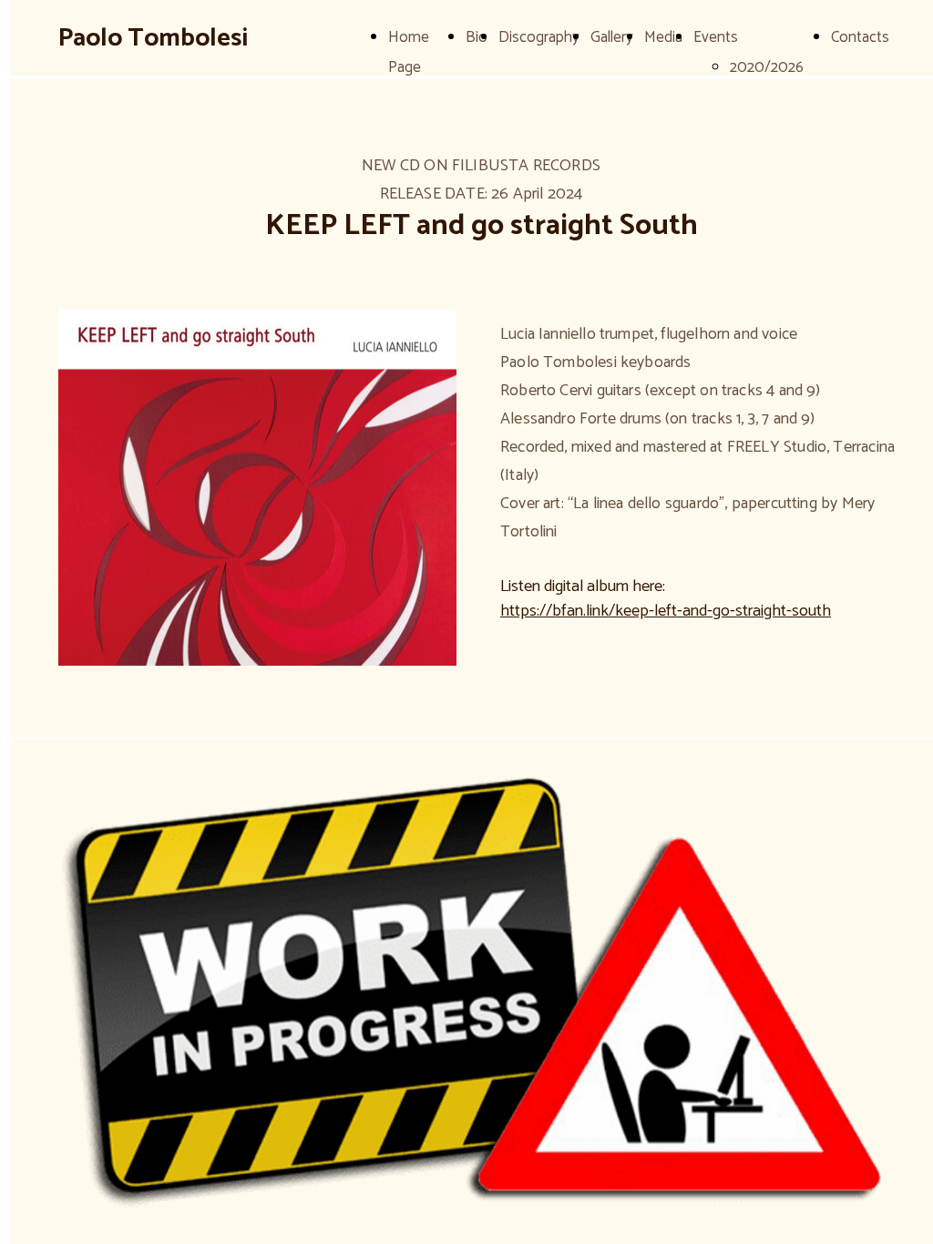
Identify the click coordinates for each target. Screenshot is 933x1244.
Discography (538, 37)
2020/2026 (767, 67)
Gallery (611, 37)
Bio (476, 37)
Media (663, 37)
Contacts (860, 37)
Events (715, 37)
